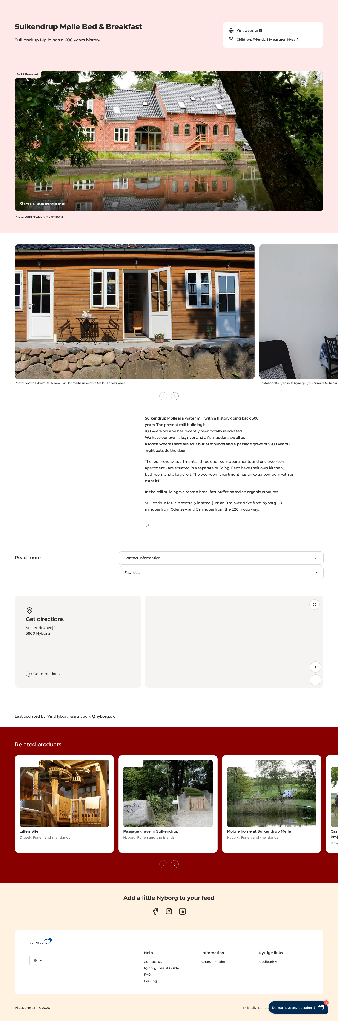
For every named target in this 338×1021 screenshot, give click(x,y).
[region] (234, 642)
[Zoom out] (315, 679)
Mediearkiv (268, 962)
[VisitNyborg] (40, 941)
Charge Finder (213, 962)
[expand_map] (314, 604)
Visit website (247, 30)
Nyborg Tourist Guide (161, 968)
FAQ (147, 974)
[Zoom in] (315, 667)
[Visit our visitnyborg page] (155, 911)
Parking (150, 981)
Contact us (153, 962)
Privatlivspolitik (256, 1008)
